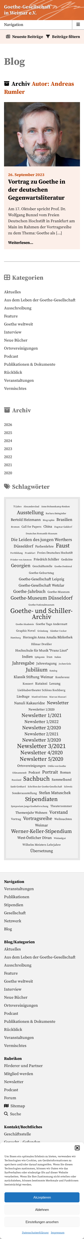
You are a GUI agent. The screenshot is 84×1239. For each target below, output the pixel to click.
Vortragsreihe (37, 819)
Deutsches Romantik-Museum (41, 533)
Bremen (15, 526)
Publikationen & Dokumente (29, 364)
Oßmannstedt (19, 772)
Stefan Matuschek (55, 792)
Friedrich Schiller (46, 559)
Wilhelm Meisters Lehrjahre (41, 845)
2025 (8, 432)
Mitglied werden (18, 1073)
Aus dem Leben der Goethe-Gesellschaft (39, 300)
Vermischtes (15, 388)
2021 (8, 465)
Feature (11, 316)
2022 (8, 456)
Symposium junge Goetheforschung (29, 806)
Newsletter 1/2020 (41, 709)
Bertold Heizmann (26, 520)
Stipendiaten (41, 799)
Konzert (28, 684)
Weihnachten (63, 819)
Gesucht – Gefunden (22, 1142)
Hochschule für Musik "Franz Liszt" (41, 650)
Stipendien (13, 905)
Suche (15, 1114)
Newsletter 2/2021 (41, 734)
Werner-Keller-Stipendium (41, 831)
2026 (8, 424)
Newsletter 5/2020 (41, 759)
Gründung (42, 631)
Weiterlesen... (20, 242)
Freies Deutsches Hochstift (55, 553)
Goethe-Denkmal (63, 566)
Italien (57, 657)
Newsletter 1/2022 (41, 721)
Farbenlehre (44, 546)
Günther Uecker (58, 631)
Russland (16, 780)
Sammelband (61, 780)
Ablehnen (42, 1210)
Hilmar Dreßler (41, 644)
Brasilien (64, 519)
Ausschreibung (17, 308)
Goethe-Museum (58, 592)
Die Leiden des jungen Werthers (41, 539)
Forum (10, 1098)
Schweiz (68, 786)
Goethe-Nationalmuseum (41, 604)
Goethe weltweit (18, 324)
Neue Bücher (16, 340)
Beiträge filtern (66, 36)
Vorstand (58, 812)
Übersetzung (41, 851)
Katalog (53, 670)
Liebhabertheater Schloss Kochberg (41, 690)
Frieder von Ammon (21, 559)
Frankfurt (30, 553)
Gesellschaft (15, 913)
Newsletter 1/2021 (42, 716)
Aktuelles (12, 292)
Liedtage (23, 696)
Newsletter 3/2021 (41, 746)
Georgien (20, 566)
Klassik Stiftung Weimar (33, 677)
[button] (77, 1148)
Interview (13, 332)
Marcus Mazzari (57, 696)
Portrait (50, 772)
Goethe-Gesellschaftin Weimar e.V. (27, 10)
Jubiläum (36, 670)
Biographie (48, 520)
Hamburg (16, 637)
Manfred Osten (39, 696)
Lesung (54, 683)
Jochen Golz (65, 663)
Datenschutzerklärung (35, 1232)
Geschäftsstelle (42, 566)
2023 (8, 448)
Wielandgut (60, 838)
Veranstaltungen (19, 380)
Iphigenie (40, 657)
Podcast (11, 356)
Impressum (58, 1232)
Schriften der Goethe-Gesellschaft (45, 786)
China (47, 526)
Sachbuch (36, 779)
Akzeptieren (42, 1197)
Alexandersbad (31, 506)
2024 (8, 440)
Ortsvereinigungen (21, 348)
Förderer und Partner (23, 1065)
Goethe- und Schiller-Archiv (41, 614)
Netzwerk (12, 921)
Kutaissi (41, 683)
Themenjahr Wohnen (31, 813)
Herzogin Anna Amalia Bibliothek (48, 637)
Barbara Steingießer (56, 513)
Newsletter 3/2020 (41, 740)
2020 (8, 473)
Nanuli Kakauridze (29, 703)
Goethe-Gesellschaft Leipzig (41, 579)
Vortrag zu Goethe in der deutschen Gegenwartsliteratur (36, 190)
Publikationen (16, 896)
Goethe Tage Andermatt (51, 624)
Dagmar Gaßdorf (63, 526)
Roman (65, 772)
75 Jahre (17, 506)
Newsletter (58, 703)
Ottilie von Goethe (57, 766)
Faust (62, 546)
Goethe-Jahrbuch (29, 591)
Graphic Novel (25, 631)
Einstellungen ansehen (42, 1222)
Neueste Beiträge (27, 36)
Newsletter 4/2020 (41, 753)
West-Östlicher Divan (34, 838)
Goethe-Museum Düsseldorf (42, 598)
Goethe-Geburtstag (41, 573)
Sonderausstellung (24, 793)
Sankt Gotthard (18, 786)
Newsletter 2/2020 (41, 728)
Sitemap (18, 1106)
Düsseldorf (23, 546)
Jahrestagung (46, 663)
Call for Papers (31, 526)
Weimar (41, 825)
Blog (8, 929)
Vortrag (16, 819)
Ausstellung (30, 513)
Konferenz (62, 677)
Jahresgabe (23, 663)
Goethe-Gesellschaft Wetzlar (41, 585)
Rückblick (13, 372)
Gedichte (67, 559)
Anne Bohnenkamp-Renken (55, 506)
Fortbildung (16, 553)
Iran (49, 657)
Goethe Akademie (25, 624)
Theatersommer (61, 806)
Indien (27, 656)
